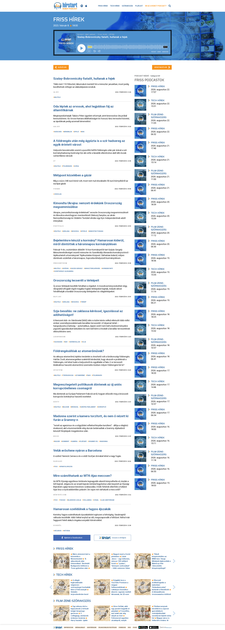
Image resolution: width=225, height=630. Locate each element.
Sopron (66, 268)
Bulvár (57, 441)
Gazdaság (58, 342)
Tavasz (63, 500)
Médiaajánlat (80, 627)
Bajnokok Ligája (74, 500)
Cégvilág (58, 194)
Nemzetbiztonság (96, 231)
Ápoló (76, 132)
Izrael (96, 500)
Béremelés (68, 132)
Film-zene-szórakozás (73, 601)
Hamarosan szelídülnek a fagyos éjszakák (82, 509)
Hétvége (67, 531)
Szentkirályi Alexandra (63, 271)
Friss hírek (103, 6)
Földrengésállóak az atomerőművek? (78, 351)
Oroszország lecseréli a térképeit (76, 280)
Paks (89, 375)
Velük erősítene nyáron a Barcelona (77, 450)
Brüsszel (74, 407)
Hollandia (87, 500)
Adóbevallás (75, 342)
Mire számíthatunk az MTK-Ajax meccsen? (82, 475)
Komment (65, 441)
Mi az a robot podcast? (155, 6)
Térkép (83, 302)
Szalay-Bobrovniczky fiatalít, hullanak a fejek (84, 78)
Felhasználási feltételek (107, 627)
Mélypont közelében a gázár (72, 175)
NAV (66, 342)
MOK (82, 132)
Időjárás (57, 531)
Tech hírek (115, 6)
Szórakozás (127, 6)
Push (135, 627)
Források (122, 627)
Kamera (74, 441)
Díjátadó (83, 441)
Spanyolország (66, 466)
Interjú (84, 231)
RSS (129, 627)
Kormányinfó (107, 268)
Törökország (68, 375)
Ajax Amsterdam (107, 500)
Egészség (58, 132)
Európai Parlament (88, 407)
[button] (50, 561)
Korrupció (102, 407)
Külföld (57, 166)
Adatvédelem (91, 627)
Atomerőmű (80, 375)
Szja (84, 342)
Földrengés (67, 166)
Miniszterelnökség (92, 268)
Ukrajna (66, 231)
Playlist (139, 6)
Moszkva (75, 231)
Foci (56, 466)
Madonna (104, 441)
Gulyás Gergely (77, 268)
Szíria (76, 166)
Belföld (57, 97)
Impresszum (68, 627)
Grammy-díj (93, 441)
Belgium (66, 407)
